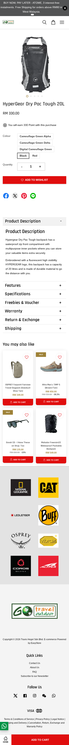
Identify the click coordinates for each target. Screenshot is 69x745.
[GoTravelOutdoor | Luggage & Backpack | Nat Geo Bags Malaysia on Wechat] (44, 697)
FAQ (34, 672)
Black (23, 155)
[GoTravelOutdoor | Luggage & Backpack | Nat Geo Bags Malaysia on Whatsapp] (53, 697)
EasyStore (36, 643)
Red (34, 155)
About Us (34, 667)
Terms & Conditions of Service (19, 719)
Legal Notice (57, 719)
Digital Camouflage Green (36, 149)
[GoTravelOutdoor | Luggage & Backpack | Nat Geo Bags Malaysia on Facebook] (25, 697)
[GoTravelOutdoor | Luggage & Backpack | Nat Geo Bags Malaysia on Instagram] (34, 697)
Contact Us (34, 663)
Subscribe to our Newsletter (34, 676)
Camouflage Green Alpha (35, 136)
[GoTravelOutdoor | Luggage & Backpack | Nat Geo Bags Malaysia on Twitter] (15, 697)
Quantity (8, 164)
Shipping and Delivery (15, 723)
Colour (6, 135)
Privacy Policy (43, 719)
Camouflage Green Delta (35, 142)
